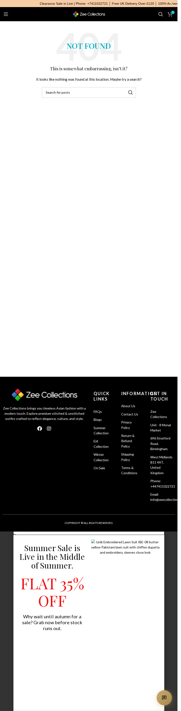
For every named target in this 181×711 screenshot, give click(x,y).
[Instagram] (49, 428)
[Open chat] (164, 697)
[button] (88, 533)
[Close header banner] (171, 3)
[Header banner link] (88, 3)
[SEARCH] (130, 92)
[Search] (160, 14)
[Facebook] (39, 428)
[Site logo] (89, 14)
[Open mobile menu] (6, 14)
